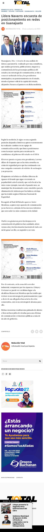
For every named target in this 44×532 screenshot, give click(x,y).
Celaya (11, 11)
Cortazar (19, 11)
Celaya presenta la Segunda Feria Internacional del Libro (20, 508)
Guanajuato (29, 11)
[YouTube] (10, 374)
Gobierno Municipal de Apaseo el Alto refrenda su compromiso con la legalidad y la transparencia (21, 521)
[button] (40, 361)
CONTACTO (19, 477)
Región (38, 11)
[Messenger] (36, 331)
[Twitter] (41, 331)
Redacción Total (18, 343)
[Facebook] (32, 331)
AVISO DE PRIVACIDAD (7, 477)
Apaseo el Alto (7, 9)
